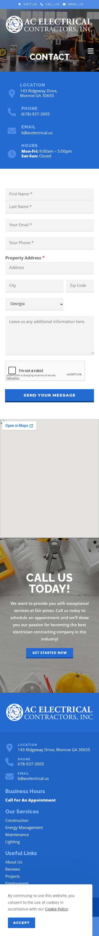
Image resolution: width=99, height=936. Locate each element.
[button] (49, 653)
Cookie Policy (56, 908)
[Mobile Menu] (91, 51)
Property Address (25, 258)
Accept (21, 923)
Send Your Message (49, 395)
